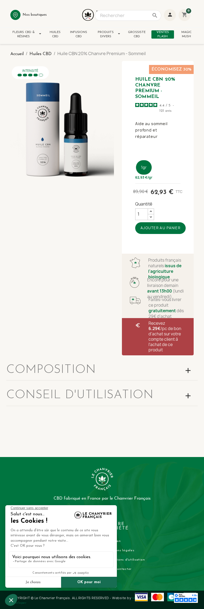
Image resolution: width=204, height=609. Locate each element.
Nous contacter (118, 569)
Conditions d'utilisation (125, 559)
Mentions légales (120, 550)
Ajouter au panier (160, 227)
